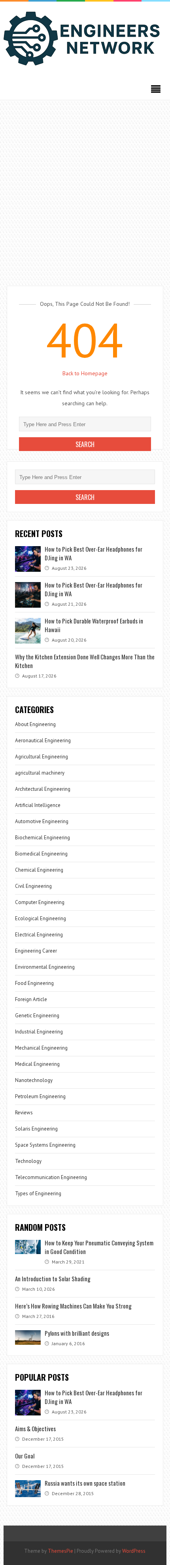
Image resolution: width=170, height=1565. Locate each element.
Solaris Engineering (36, 1128)
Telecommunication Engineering (51, 1177)
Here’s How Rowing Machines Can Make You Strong (73, 1305)
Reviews (24, 1112)
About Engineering (35, 724)
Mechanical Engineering (41, 1048)
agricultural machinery (39, 772)
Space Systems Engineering (45, 1145)
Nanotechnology (34, 1080)
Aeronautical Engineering (43, 740)
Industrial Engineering (39, 1031)
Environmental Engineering (45, 967)
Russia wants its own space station (85, 1483)
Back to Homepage (85, 373)
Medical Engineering (37, 1064)
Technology (28, 1161)
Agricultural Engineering (41, 756)
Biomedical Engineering (41, 853)
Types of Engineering (38, 1193)
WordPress (133, 1551)
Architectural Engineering (42, 789)
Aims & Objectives (35, 1428)
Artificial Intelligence (37, 805)
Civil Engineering (33, 886)
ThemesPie (60, 1551)
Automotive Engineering (41, 821)
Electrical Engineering (39, 934)
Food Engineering (34, 983)
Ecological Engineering (40, 918)
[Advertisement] (85, 189)
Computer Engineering (39, 902)
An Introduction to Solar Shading (53, 1278)
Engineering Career (36, 950)
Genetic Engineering (37, 1015)
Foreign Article (31, 999)
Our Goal (24, 1455)
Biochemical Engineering (42, 837)
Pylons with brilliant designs (77, 1333)
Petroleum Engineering (40, 1096)
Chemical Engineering (39, 870)
